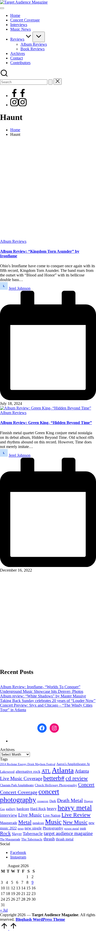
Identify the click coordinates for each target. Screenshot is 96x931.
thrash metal (64, 839)
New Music (75, 822)
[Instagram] (18, 105)
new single (33, 828)
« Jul (4, 910)
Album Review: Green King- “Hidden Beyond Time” (46, 422)
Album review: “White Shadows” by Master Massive (43, 696)
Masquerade (8, 823)
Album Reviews (13, 241)
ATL (46, 771)
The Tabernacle (31, 839)
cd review (77, 778)
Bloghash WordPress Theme (40, 919)
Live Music (30, 815)
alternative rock (28, 771)
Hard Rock (38, 809)
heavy (52, 808)
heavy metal (75, 808)
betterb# (54, 778)
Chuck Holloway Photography (56, 785)
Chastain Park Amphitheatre (17, 785)
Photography (53, 828)
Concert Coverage (18, 792)
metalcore (38, 823)
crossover (42, 801)
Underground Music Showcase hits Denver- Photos (41, 691)
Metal (24, 822)
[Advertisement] (48, 189)
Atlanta (63, 770)
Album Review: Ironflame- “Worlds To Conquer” (40, 687)
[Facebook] (18, 95)
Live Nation (51, 815)
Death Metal (70, 800)
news (21, 828)
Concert (86, 784)
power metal (71, 828)
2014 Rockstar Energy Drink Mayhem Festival (27, 764)
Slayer (17, 834)
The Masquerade (10, 839)
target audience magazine (68, 833)
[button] (50, 82)
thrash (49, 838)
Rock (5, 833)
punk (83, 828)
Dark (52, 801)
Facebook (18, 852)
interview (8, 815)
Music (53, 822)
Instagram (18, 857)
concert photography (29, 796)
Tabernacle (33, 833)
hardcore (23, 809)
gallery (11, 809)
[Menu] (2, 8)
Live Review (76, 815)
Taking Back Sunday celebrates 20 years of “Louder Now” (47, 700)
